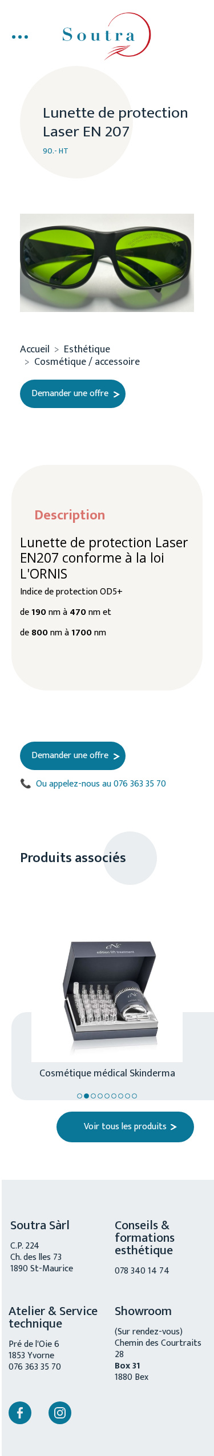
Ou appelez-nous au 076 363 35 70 (93, 784)
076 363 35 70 (35, 1367)
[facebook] (20, 1412)
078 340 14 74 (142, 1271)
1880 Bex (131, 1377)
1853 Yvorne (31, 1355)
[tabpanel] (101, 984)
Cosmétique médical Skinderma (107, 1072)
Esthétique (87, 349)
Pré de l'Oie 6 (34, 1344)
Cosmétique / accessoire (87, 362)
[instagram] (60, 1412)
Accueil (35, 349)
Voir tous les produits (125, 1126)
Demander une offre (69, 394)
